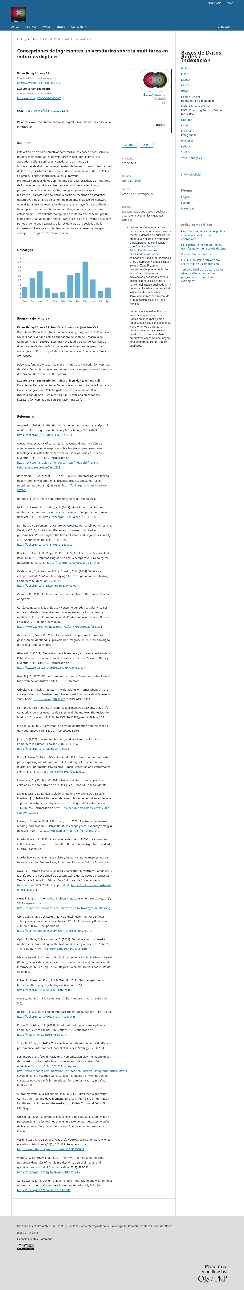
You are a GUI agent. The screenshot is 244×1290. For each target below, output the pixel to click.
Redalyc (186, 146)
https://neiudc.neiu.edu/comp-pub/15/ (42, 1034)
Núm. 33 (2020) (51, 39)
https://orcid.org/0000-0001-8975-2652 (39, 98)
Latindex (186, 120)
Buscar (225, 26)
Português (187, 208)
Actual (15, 26)
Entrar (229, 3)
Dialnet (185, 79)
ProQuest (187, 141)
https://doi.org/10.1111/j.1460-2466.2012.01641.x (48, 1172)
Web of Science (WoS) (195, 106)
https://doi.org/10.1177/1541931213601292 (45, 544)
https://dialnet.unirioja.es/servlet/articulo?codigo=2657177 (55, 930)
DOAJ (184, 91)
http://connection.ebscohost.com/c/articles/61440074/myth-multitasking (63, 908)
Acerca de (77, 26)
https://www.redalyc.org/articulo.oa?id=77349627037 (51, 667)
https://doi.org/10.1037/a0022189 (61, 771)
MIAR (184, 125)
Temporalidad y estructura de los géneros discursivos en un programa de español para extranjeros (202, 275)
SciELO (185, 152)
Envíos (61, 26)
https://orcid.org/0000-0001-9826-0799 (39, 82)
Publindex (187, 131)
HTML (131, 145)
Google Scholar (190, 97)
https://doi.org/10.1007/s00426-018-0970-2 (44, 990)
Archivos (31, 26)
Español (186, 203)
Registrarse (214, 3)
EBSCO (185, 85)
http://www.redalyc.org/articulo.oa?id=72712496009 (50, 1149)
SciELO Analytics (191, 158)
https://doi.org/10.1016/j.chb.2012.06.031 (44, 748)
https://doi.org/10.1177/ (49, 699)
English (186, 197)
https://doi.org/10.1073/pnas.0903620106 (61, 949)
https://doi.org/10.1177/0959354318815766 (45, 435)
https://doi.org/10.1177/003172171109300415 (46, 1016)
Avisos (47, 26)
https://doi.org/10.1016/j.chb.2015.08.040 (44, 1190)
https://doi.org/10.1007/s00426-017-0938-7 (74, 562)
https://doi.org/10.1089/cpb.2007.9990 (74, 831)
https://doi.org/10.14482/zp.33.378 (46, 110)
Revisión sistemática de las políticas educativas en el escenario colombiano (204, 235)
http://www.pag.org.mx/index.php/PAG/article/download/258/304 (59, 626)
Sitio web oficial (191, 174)
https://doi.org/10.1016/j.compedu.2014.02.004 (47, 585)
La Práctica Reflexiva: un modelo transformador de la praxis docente (203, 246)
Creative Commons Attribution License (144, 248)
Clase (184, 74)
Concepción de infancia (196, 254)
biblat (185, 68)
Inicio (20, 39)
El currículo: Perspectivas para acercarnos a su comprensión (200, 262)
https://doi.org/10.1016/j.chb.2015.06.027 (69, 517)
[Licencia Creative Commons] (25, 1248)
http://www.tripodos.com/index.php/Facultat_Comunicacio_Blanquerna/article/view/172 (73, 1071)
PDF (148, 145)
